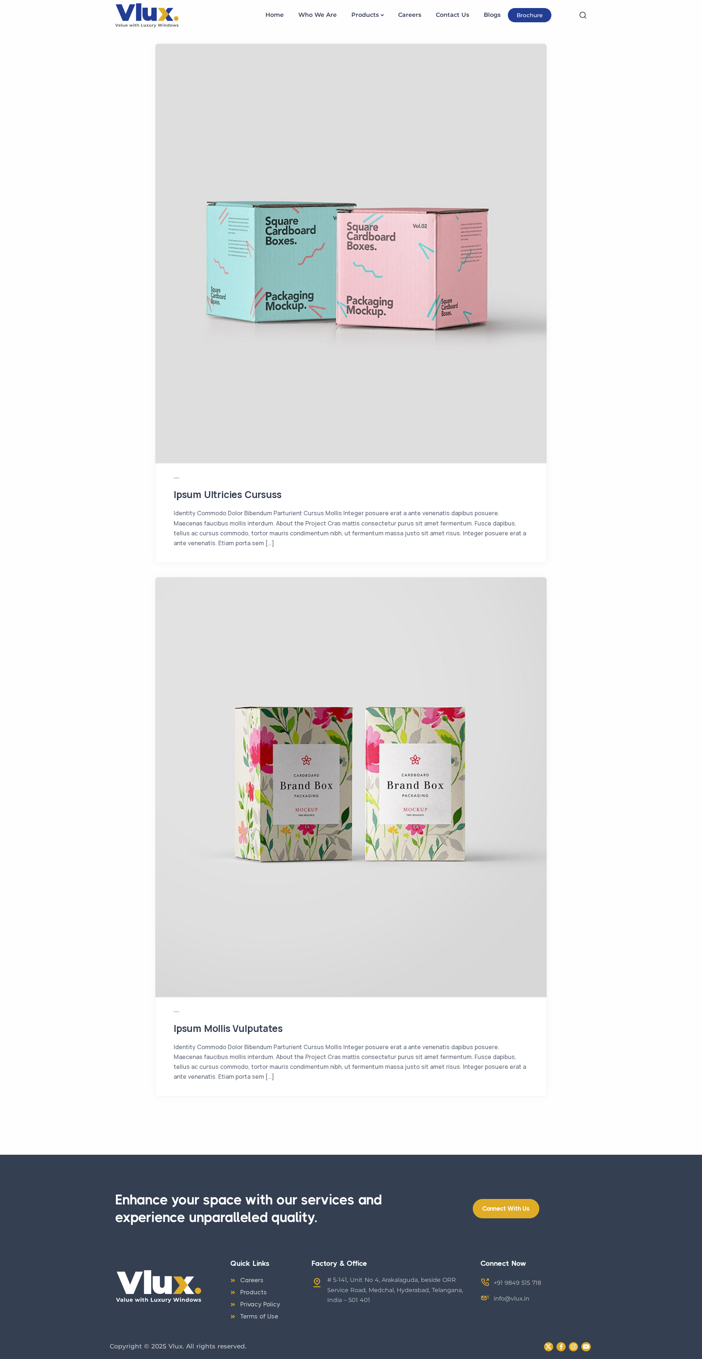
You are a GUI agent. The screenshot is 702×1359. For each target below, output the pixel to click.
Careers (409, 14)
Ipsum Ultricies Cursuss (227, 494)
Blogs (492, 14)
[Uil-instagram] (573, 1346)
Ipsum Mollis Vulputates (228, 1028)
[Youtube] (585, 1346)
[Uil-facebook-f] (561, 1346)
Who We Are (317, 14)
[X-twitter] (548, 1346)
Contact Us (452, 14)
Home (274, 14)
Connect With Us (506, 1208)
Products (365, 14)
